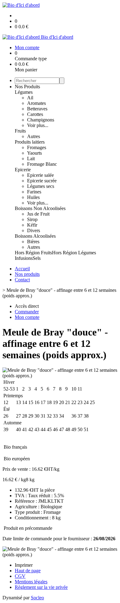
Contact (22, 279)
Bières (33, 241)
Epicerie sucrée (42, 180)
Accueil (22, 268)
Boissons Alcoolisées (35, 236)
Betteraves (37, 108)
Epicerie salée (40, 175)
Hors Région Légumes (74, 252)
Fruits (20, 130)
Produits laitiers (30, 142)
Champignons (40, 119)
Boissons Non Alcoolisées (40, 208)
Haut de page (28, 570)
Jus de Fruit (38, 213)
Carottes (35, 114)
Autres (33, 136)
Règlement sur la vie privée (41, 587)
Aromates (36, 103)
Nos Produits (27, 86)
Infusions (24, 258)
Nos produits (27, 274)
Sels (37, 258)
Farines (34, 191)
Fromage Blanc (42, 164)
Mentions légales (31, 581)
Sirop (32, 219)
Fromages (36, 147)
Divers (33, 230)
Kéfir (32, 225)
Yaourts (34, 153)
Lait (31, 158)
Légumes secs (40, 186)
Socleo (37, 597)
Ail (30, 97)
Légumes (24, 92)
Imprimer (24, 565)
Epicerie (23, 169)
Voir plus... (37, 125)
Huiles (33, 197)
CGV (20, 576)
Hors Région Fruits (33, 252)
